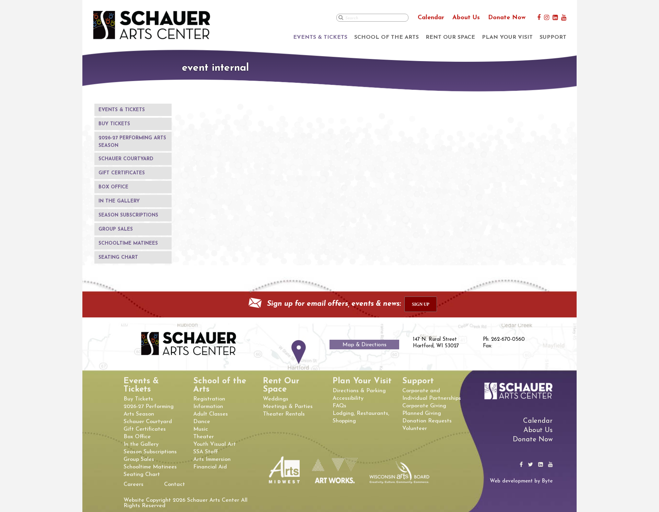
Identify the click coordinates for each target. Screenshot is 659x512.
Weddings (275, 399)
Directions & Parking (359, 391)
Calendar (431, 18)
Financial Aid (210, 467)
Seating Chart (118, 257)
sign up (420, 304)
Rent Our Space (450, 37)
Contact (174, 484)
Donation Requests (427, 421)
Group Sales (116, 229)
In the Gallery (119, 201)
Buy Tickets (114, 124)
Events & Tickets (320, 37)
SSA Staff (205, 452)
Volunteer (414, 428)
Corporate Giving (424, 406)
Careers (133, 484)
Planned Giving (421, 413)
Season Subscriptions (128, 215)
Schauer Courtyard (126, 159)
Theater (203, 437)
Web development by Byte (521, 481)
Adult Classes (210, 414)
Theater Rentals (284, 414)
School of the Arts (386, 37)
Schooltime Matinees (128, 243)
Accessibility (348, 398)
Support (553, 37)
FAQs (339, 406)
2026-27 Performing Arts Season (132, 142)
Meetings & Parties (288, 406)
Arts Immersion (212, 459)
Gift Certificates (122, 173)
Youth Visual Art (214, 444)
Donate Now (506, 18)
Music (200, 429)
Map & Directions (364, 345)
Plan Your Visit (507, 37)
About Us (466, 18)
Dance (201, 421)
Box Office (113, 187)
